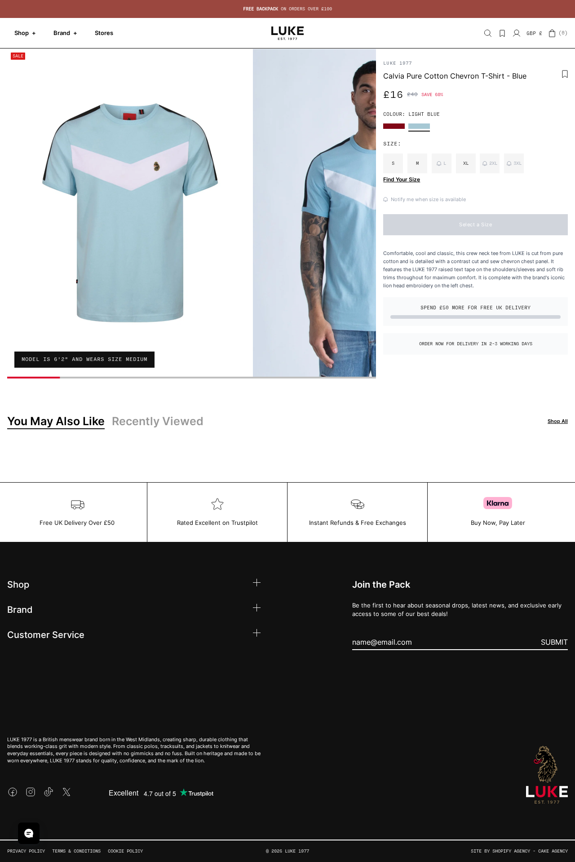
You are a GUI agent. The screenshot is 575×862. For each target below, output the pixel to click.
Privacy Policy (26, 851)
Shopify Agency (511, 851)
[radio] (393, 163)
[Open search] (487, 33)
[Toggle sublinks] (257, 583)
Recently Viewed (157, 421)
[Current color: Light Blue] (419, 126)
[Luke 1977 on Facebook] (12, 792)
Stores (104, 33)
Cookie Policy (125, 851)
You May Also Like (56, 421)
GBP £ (534, 33)
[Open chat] (29, 833)
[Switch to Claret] (394, 126)
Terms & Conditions (76, 851)
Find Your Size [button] (401, 179)
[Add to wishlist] (565, 74)
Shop (25, 33)
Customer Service (45, 634)
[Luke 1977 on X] (66, 792)
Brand (65, 33)
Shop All (558, 421)
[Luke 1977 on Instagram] (30, 792)
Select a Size (475, 224)
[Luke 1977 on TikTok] (48, 792)
